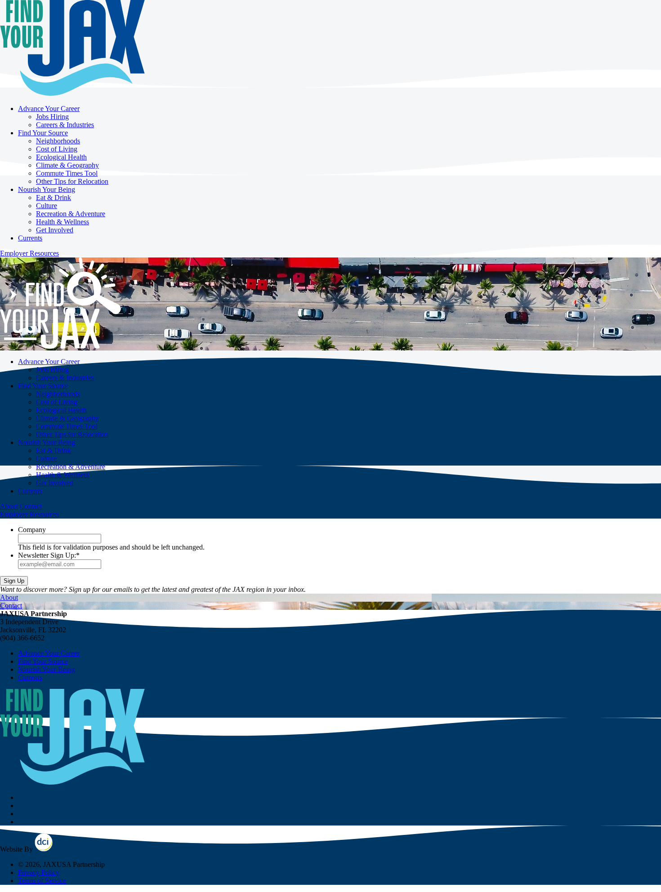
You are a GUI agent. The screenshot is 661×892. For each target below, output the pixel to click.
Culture (46, 205)
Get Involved (54, 230)
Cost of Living (56, 149)
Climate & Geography (67, 165)
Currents (30, 238)
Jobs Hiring (52, 116)
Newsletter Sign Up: (49, 555)
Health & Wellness (62, 222)
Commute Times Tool (67, 173)
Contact (31, 506)
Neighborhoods (58, 141)
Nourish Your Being (46, 189)
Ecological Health (61, 157)
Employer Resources (29, 253)
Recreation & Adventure (70, 213)
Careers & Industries (65, 125)
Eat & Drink (53, 197)
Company (32, 529)
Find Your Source (43, 133)
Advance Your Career (49, 108)
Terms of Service (42, 880)
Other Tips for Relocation (72, 181)
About (9, 506)
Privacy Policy (38, 872)
